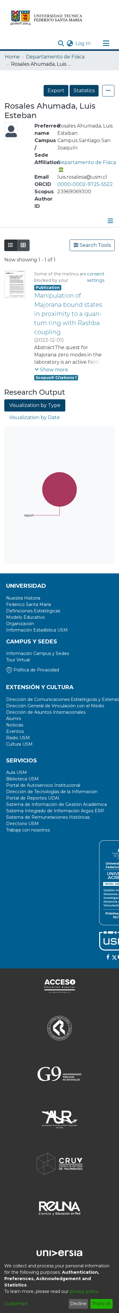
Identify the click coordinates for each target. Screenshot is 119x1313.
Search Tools (94, 245)
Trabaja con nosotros (28, 830)
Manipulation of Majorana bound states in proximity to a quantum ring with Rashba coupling (68, 314)
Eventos (15, 731)
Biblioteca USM (22, 779)
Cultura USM (19, 744)
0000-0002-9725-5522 (85, 184)
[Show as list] (10, 245)
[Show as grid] (23, 245)
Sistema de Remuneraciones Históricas (48, 817)
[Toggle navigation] (105, 43)
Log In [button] (83, 43)
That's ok (101, 1303)
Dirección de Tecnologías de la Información (52, 791)
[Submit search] (61, 43)
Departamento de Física (55, 57)
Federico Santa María (28, 604)
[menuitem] (70, 43)
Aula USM (16, 772)
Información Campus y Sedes (37, 653)
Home (12, 57)
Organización (20, 623)
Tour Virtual (18, 660)
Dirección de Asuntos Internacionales (45, 712)
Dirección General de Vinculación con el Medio (55, 706)
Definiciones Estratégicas (33, 611)
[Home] (47, 17)
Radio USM (18, 738)
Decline (78, 1303)
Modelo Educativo (25, 617)
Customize (15, 1303)
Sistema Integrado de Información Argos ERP (55, 811)
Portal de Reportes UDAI (33, 798)
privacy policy (84, 1291)
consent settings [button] (95, 277)
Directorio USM (22, 823)
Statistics (84, 90)
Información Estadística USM (37, 630)
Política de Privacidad (35, 670)
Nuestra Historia (23, 598)
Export (56, 90)
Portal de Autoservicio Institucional (43, 785)
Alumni (13, 718)
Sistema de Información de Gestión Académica (56, 804)
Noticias (14, 725)
